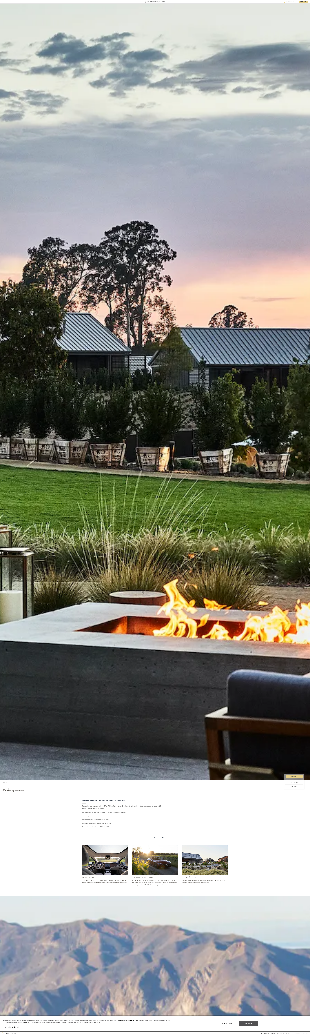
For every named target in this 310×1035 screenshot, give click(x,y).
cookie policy (134, 1020)
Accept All (248, 1023)
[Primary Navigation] (2, 2)
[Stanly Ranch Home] (155, 2)
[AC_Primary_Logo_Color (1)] (9, 1033)
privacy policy (123, 1020)
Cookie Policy (16, 1027)
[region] (155, 1024)
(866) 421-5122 (290, 2)
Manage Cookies (227, 1023)
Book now (303, 1)
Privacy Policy (7, 1027)
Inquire (294, 776)
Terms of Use (26, 1022)
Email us (294, 786)
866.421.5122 (294, 782)
